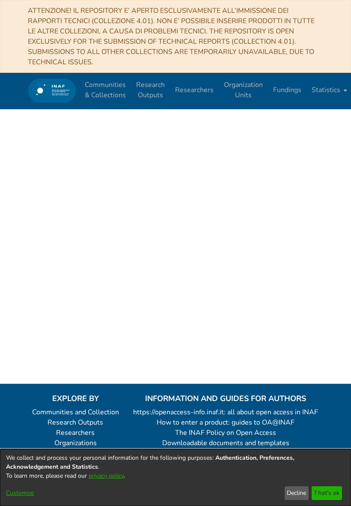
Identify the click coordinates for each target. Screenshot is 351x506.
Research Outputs (75, 422)
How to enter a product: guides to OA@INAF (225, 422)
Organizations (75, 443)
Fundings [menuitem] (287, 90)
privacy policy (106, 476)
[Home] (52, 90)
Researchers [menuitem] (194, 90)
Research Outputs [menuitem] (150, 90)
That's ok (326, 493)
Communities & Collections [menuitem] (105, 90)
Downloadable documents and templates (225, 443)
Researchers (75, 432)
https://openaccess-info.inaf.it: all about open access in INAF (225, 412)
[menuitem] (328, 90)
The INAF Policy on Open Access (225, 432)
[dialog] (175, 477)
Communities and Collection (75, 412)
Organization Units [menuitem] (243, 90)
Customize (20, 493)
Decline (296, 493)
